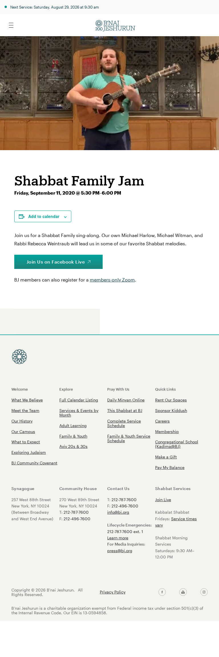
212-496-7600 (77, 518)
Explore (66, 389)
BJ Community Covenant (34, 462)
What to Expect (25, 441)
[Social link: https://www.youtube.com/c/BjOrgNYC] (182, 592)
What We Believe (27, 399)
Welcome (19, 389)
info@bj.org (118, 512)
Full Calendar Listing (78, 399)
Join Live (163, 499)
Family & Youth (73, 436)
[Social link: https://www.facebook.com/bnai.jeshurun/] (162, 592)
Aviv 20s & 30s (73, 446)
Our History (22, 421)
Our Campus (23, 431)
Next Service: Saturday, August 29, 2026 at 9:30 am (54, 7)
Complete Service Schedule (124, 423)
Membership (167, 431)
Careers (162, 421)
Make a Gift (166, 456)
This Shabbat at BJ (124, 410)
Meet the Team (25, 410)
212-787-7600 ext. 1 (125, 531)
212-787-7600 (76, 512)
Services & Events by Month (78, 412)
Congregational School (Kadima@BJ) (176, 444)
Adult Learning (73, 425)
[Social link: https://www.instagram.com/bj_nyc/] (204, 592)
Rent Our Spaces (171, 399)
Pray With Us (118, 389)
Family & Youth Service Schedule (128, 438)
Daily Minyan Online (126, 399)
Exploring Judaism (28, 452)
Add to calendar (43, 216)
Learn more (117, 537)
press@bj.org (119, 550)
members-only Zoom (112, 279)
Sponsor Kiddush (171, 410)
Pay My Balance (169, 467)
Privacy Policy (112, 592)
